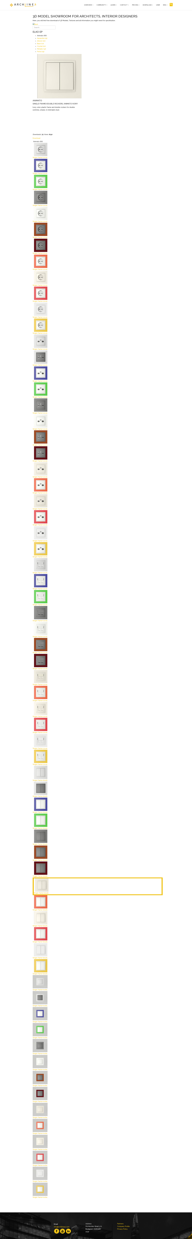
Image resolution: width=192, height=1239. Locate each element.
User (158, 5)
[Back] (98, 24)
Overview (88, 5)
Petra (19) (40, 51)
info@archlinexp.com (61, 1227)
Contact (124, 5)
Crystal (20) (41, 46)
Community (101, 5)
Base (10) (40, 43)
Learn (113, 5)
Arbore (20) (41, 41)
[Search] (171, 4)
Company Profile (123, 1226)
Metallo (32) (41, 49)
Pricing (135, 5)
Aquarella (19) (42, 38)
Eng (164, 5)
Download (147, 5)
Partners (120, 1224)
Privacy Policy (122, 1229)
